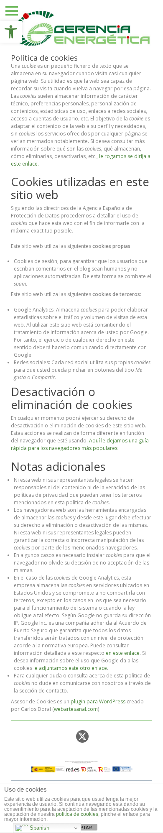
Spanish (38, 828)
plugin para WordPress (98, 701)
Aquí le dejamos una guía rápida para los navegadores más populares (80, 444)
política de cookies (77, 814)
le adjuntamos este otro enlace (70, 668)
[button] (11, 32)
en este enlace (123, 653)
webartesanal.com (76, 709)
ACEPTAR (81, 827)
